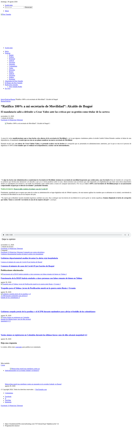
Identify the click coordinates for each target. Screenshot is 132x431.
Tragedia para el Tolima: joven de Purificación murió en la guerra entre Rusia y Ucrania (38, 288)
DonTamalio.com (41, 389)
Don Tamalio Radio (15, 86)
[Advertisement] (66, 30)
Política (11, 57)
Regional (12, 59)
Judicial (11, 60)
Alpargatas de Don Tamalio (14, 81)
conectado (18, 347)
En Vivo (7, 88)
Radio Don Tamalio (11, 85)
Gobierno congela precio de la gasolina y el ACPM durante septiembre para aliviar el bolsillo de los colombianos (48, 311)
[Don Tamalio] (6, 14)
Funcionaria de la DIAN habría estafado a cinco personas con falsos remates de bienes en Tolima (41, 278)
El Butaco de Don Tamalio (13, 83)
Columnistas (13, 66)
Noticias (7, 53)
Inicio (7, 51)
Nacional (12, 62)
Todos (11, 68)
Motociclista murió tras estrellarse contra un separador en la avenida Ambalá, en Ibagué (33, 384)
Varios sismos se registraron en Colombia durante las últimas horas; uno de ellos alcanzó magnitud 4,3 (44, 335)
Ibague (11, 55)
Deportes (12, 64)
